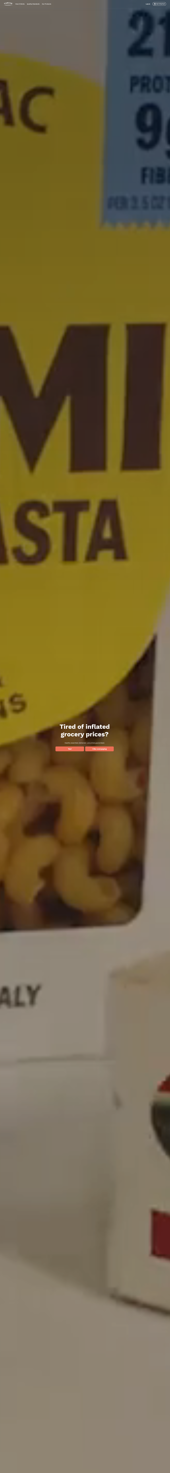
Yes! (70, 749)
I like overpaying (99, 749)
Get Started (160, 4)
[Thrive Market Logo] (8, 4)
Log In (148, 4)
